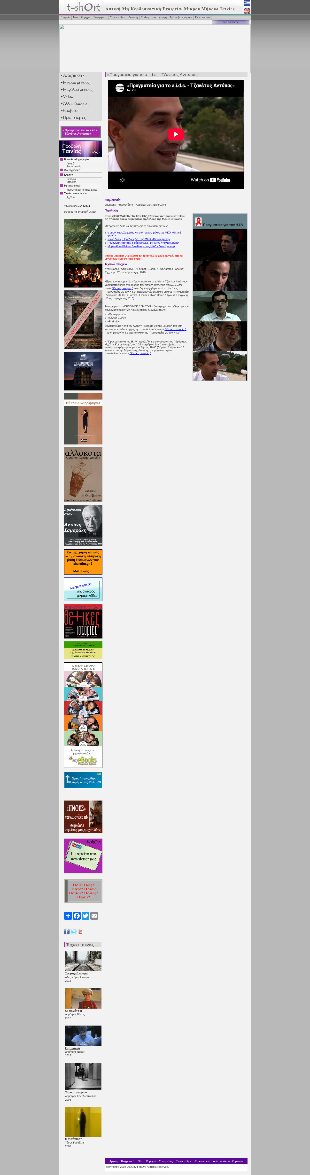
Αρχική (113, 1161)
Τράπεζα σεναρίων (181, 17)
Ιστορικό (71, 181)
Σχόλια (71, 197)
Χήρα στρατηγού (76, 1092)
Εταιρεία (65, 17)
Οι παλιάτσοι (73, 1010)
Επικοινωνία (202, 17)
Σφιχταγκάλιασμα (76, 973)
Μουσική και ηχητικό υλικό (82, 189)
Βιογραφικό (127, 1161)
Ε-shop (145, 17)
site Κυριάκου (231, 22)
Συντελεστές (74, 166)
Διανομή (133, 17)
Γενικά (70, 163)
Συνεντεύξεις (117, 17)
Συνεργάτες (100, 17)
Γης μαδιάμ (72, 1048)
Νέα (75, 17)
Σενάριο (71, 179)
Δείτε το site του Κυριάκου (228, 1161)
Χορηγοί (85, 17)
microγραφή (160, 17)
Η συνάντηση (73, 1138)
